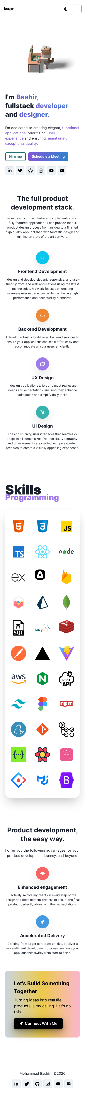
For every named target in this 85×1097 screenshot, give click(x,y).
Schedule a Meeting (48, 156)
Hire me (15, 156)
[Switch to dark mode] (65, 9)
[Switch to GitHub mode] (30, 170)
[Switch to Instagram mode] (41, 170)
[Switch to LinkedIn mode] (9, 170)
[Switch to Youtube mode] (51, 170)
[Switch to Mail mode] (62, 170)
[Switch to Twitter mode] (20, 170)
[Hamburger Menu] (77, 9)
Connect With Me (41, 1023)
